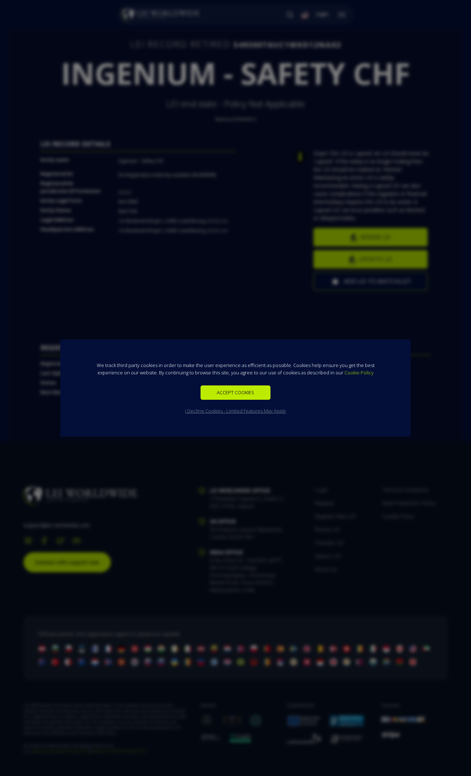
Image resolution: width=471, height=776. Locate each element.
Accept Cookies (235, 392)
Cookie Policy (358, 372)
